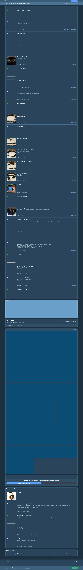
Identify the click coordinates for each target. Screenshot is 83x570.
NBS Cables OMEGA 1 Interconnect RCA (26, 277)
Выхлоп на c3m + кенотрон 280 (24, 243)
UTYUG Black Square (22, 208)
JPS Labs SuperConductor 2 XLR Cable (26, 150)
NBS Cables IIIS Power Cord (23, 289)
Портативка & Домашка (23, 68)
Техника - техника (21, 80)
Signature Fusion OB (22, 57)
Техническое (20, 126)
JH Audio (19, 254)
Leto (13, 322)
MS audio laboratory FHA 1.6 (24, 504)
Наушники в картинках (23, 91)
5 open (56, 419)
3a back (8, 399)
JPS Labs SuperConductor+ (23, 115)
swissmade (20, 499)
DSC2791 (19, 538)
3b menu (8, 380)
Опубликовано (26, 499)
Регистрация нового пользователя (24, 483)
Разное (19, 22)
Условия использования (26, 568)
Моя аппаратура (21, 33)
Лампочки (19, 231)
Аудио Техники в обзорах (23, 10)
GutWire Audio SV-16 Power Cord (25, 266)
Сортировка (74, 329)
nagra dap (8, 362)
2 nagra (53, 455)
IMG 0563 (19, 527)
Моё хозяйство (21, 103)
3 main (8, 455)
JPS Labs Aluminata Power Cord (24, 173)
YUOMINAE (20, 546)
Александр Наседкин (21, 534)
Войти (59, 483)
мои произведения (22, 196)
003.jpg (19, 492)
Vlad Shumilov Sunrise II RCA (24, 138)
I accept (75, 567)
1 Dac (7, 471)
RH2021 (19, 184)
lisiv (18, 511)
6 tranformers (9, 419)
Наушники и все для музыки (24, 219)
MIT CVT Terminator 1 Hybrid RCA (25, 161)
